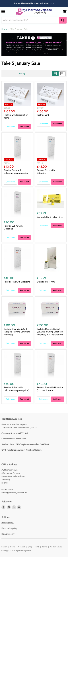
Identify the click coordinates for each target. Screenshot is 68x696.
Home (4, 29)
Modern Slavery (56, 547)
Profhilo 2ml (43, 114)
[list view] (62, 73)
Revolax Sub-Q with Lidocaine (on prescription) (16, 389)
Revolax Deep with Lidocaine (46, 171)
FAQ (37, 547)
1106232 (38, 450)
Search (4, 547)
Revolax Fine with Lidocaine (17, 281)
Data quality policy (9, 528)
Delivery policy (8, 534)
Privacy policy (7, 522)
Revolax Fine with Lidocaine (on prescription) (50, 389)
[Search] (62, 20)
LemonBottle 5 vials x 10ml (50, 217)
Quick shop (10, 126)
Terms (44, 547)
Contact (21, 547)
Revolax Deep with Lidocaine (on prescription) (16, 171)
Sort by (22, 73)
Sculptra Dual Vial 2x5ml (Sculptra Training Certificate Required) (17, 332)
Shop (30, 547)
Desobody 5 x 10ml (46, 281)
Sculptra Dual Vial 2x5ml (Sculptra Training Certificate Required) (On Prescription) (50, 332)
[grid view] (55, 73)
